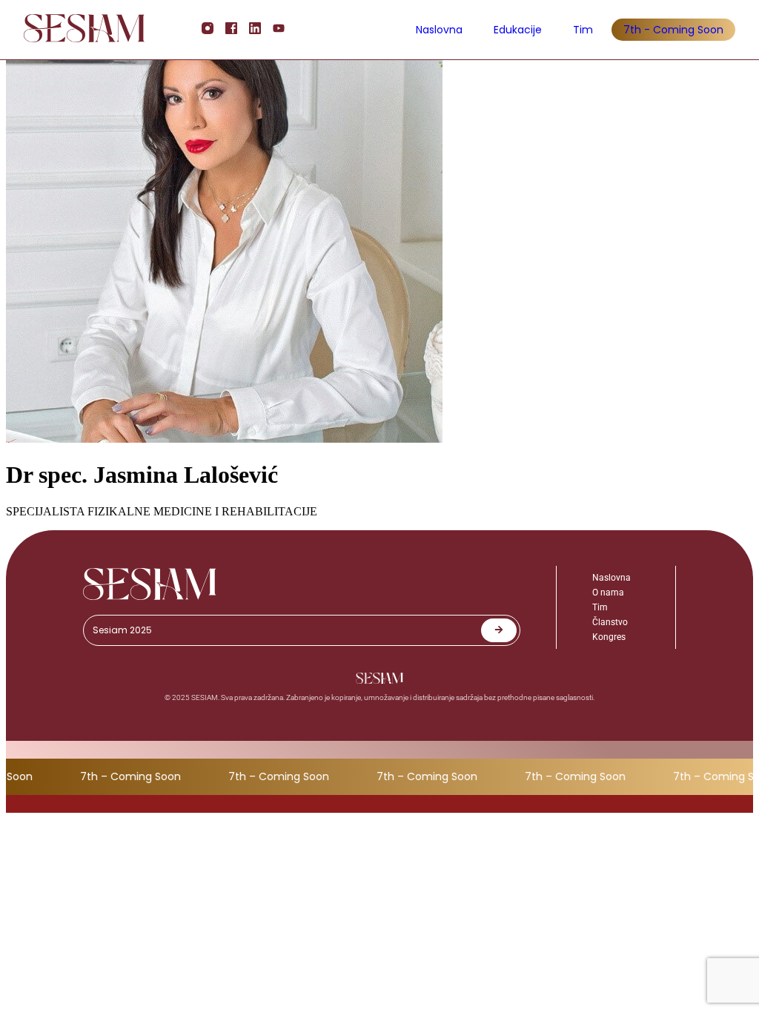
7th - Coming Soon (673, 29)
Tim (583, 29)
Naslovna (439, 29)
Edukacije (518, 29)
